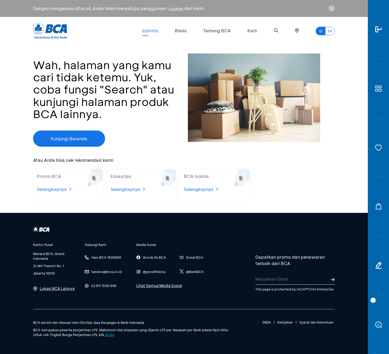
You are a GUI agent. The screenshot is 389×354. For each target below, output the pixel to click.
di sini (109, 335)
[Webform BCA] (378, 265)
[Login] (378, 29)
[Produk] (378, 88)
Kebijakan (285, 322)
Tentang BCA (217, 30)
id (320, 31)
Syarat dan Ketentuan (316, 322)
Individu (150, 30)
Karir (252, 30)
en (330, 31)
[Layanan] (378, 147)
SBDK (266, 322)
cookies (176, 8)
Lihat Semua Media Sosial (159, 285)
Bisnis (181, 30)
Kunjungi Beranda (69, 138)
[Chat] (378, 324)
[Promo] (378, 206)
